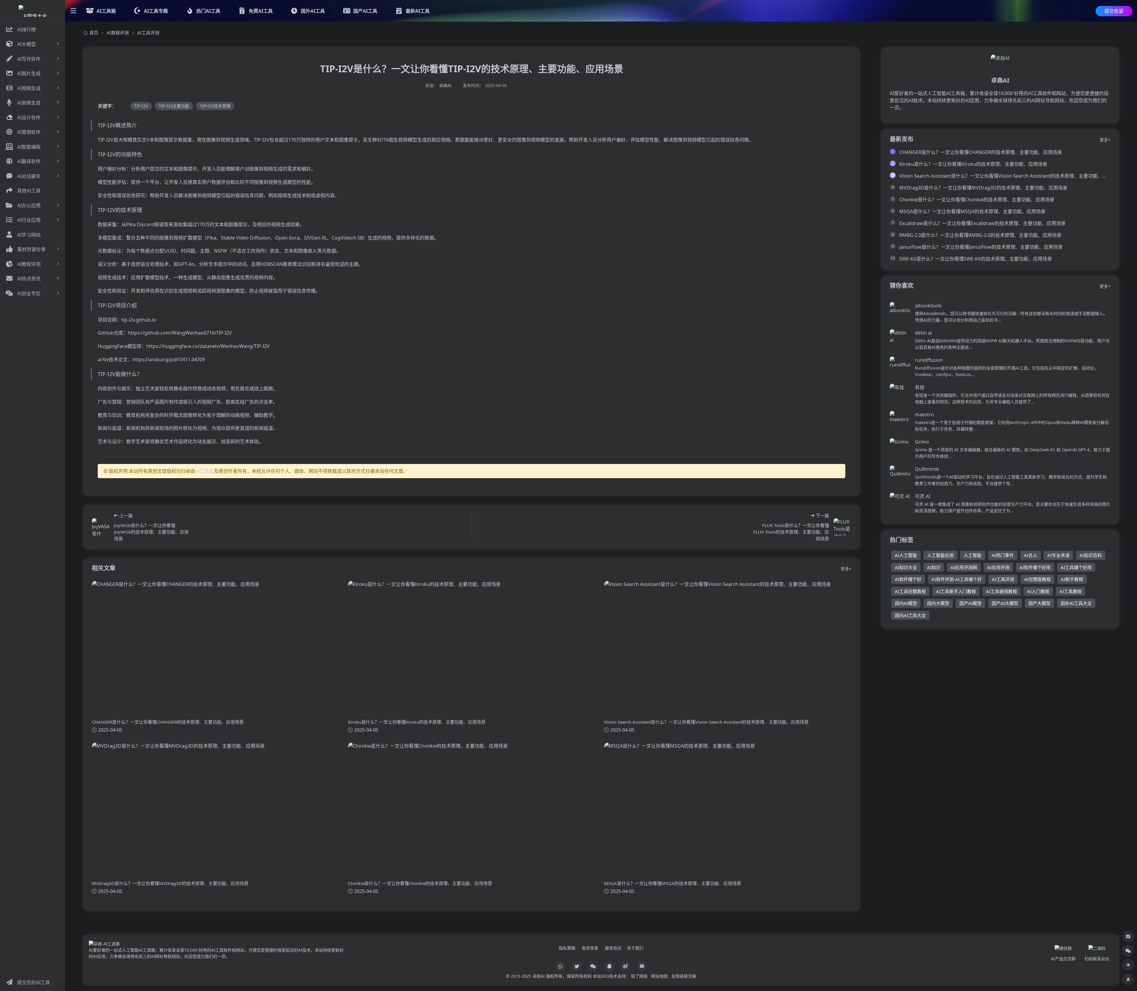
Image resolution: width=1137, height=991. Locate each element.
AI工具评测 (148, 33)
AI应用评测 (998, 567)
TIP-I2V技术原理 (215, 106)
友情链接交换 (683, 976)
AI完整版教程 (1037, 579)
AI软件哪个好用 (1035, 567)
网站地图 (659, 976)
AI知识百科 (1091, 555)
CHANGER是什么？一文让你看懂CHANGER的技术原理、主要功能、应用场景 (980, 152)
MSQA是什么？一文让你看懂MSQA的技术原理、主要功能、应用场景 (972, 211)
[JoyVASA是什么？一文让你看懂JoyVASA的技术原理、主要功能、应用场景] (101, 527)
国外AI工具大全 (1076, 603)
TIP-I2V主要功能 (174, 106)
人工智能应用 (940, 555)
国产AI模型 (970, 603)
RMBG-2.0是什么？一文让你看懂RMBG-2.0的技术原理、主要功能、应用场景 (980, 235)
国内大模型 (938, 603)
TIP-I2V (141, 106)
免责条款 (590, 948)
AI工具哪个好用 (1076, 567)
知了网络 (639, 976)
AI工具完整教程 (910, 591)
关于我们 (635, 948)
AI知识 (933, 567)
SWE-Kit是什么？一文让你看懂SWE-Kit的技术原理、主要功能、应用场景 (975, 259)
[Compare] (1128, 936)
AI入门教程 (1038, 591)
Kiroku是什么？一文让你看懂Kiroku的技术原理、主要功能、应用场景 (973, 164)
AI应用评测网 (963, 567)
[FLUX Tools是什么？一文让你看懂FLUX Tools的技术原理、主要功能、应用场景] (842, 527)
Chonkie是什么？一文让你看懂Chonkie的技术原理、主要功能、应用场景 (976, 199)
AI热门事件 (1003, 555)
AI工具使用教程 (1001, 591)
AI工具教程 (1070, 591)
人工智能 (973, 555)
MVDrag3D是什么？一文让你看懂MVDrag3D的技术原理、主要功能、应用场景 (983, 187)
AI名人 (1030, 555)
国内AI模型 (906, 603)
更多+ (846, 568)
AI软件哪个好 (908, 579)
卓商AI (445, 85)
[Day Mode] (1128, 965)
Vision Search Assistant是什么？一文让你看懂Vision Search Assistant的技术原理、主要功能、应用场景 (1010, 176)
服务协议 (613, 948)
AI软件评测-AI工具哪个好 (957, 579)
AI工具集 (204, 471)
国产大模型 (1039, 603)
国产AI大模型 (1005, 603)
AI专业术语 (1058, 555)
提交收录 (1113, 11)
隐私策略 (567, 948)
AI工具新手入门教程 (956, 591)
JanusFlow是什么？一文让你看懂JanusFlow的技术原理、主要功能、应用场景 (981, 247)
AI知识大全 (906, 567)
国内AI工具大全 (910, 615)
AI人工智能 (906, 555)
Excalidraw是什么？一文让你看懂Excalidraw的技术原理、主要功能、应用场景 (982, 223)
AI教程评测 (118, 33)
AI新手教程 (1072, 579)
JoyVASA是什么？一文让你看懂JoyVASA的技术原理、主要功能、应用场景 (151, 532)
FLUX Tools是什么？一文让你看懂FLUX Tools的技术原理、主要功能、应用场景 (791, 532)
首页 (93, 33)
